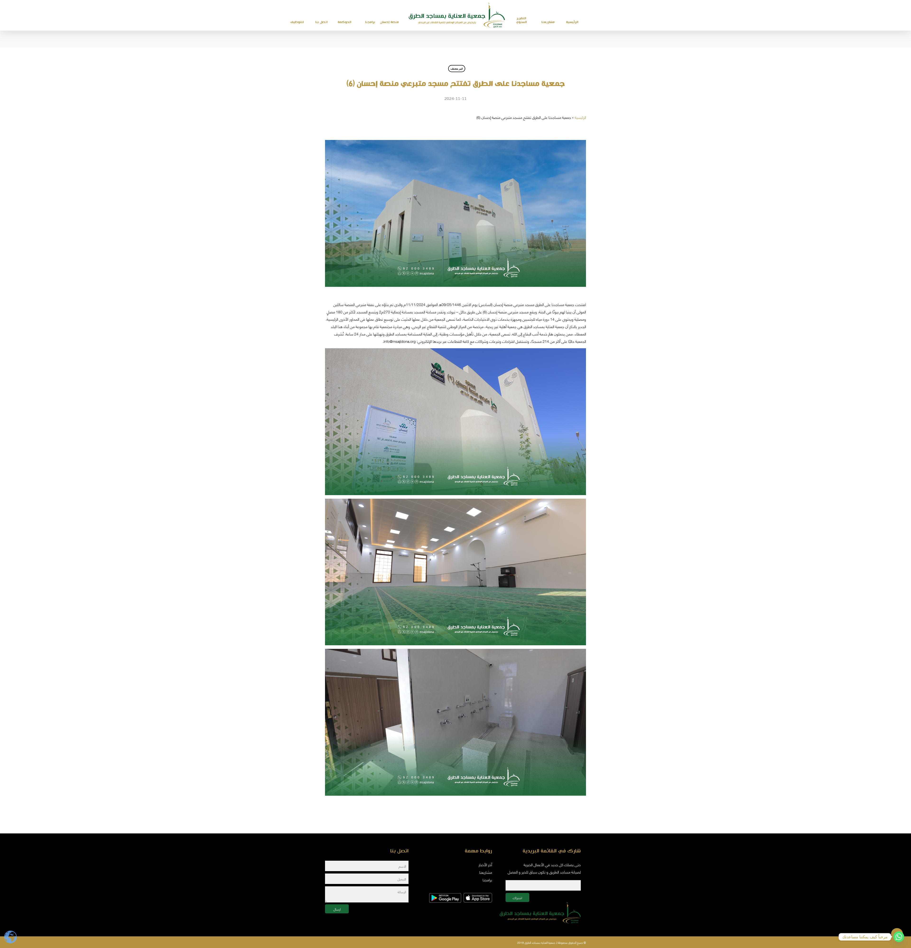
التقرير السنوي (521, 20)
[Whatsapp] (898, 936)
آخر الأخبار (485, 864)
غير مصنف (457, 68)
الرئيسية (580, 117)
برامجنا (370, 22)
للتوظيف (297, 22)
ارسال (337, 909)
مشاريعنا (548, 22)
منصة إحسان (389, 22)
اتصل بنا (321, 22)
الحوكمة (344, 22)
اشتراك (517, 897)
